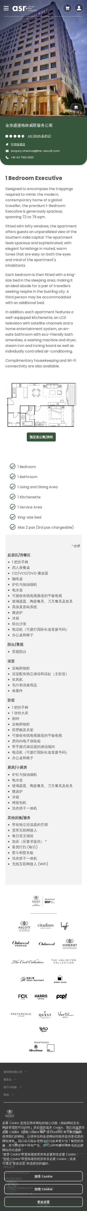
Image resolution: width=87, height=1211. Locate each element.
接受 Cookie (43, 1176)
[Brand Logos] (24, 926)
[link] (10, 1115)
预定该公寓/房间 (41, 437)
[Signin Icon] (79, 8)
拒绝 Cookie (43, 1189)
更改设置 (43, 1202)
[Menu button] (6, 8)
